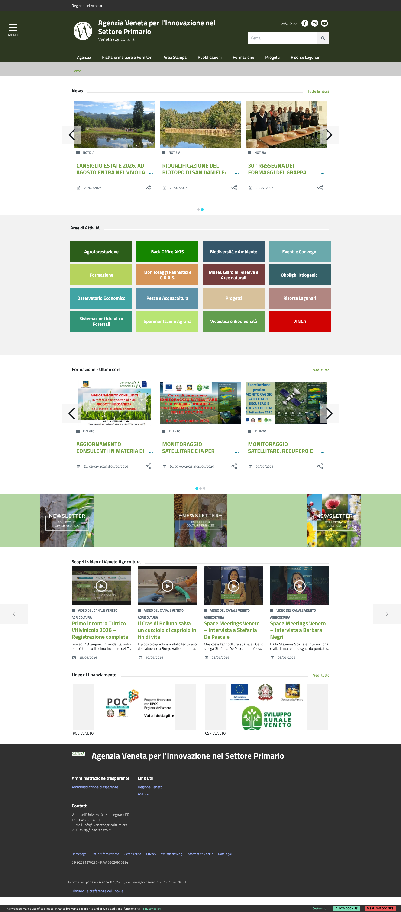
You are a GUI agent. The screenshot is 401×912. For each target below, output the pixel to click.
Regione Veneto (150, 787)
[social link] (305, 23)
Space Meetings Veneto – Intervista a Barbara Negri (298, 630)
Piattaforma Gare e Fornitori (127, 57)
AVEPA (143, 794)
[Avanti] (329, 135)
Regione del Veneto (87, 5)
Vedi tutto (321, 370)
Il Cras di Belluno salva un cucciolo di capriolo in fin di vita (167, 630)
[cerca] (323, 38)
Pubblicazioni (210, 57)
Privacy (151, 853)
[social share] (148, 187)
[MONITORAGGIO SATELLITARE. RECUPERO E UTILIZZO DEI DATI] (286, 403)
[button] (13, 31)
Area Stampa (176, 57)
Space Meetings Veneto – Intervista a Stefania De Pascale (232, 630)
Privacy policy (152, 908)
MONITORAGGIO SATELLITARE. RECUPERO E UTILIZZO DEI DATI (280, 451)
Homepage (79, 853)
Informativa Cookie (200, 853)
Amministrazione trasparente (95, 787)
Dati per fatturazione (105, 853)
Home (76, 71)
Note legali (225, 853)
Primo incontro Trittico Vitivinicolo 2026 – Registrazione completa (100, 630)
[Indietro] (71, 135)
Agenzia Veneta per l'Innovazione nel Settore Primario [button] (188, 755)
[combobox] (288, 38)
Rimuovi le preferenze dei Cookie (97, 891)
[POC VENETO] (134, 707)
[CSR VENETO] (266, 707)
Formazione (244, 57)
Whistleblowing (171, 853)
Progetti (273, 57)
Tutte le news (318, 91)
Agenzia (84, 57)
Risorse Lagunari (305, 57)
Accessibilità (132, 853)
